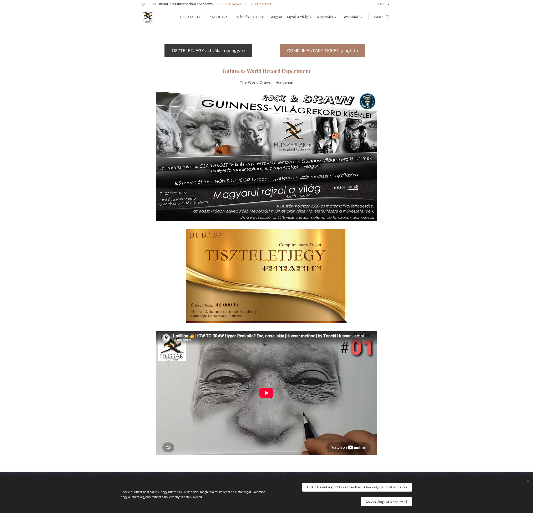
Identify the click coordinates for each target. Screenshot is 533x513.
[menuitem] (191, 17)
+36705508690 (263, 4)
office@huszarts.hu (234, 4)
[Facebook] (143, 4)
